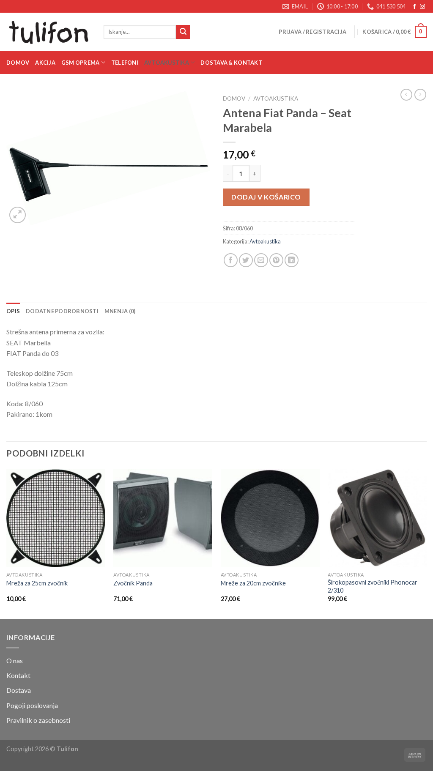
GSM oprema (80, 62)
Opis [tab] (13, 311)
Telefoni (124, 62)
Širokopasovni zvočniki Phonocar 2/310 (372, 586)
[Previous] (6, 543)
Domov (17, 62)
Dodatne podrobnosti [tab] (62, 311)
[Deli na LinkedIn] (292, 260)
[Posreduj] (183, 32)
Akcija (45, 62)
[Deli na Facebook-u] (231, 260)
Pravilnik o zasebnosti (38, 720)
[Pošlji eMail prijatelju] (261, 260)
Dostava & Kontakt (231, 62)
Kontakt (18, 675)
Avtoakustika (166, 62)
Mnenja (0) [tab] (120, 311)
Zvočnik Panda (133, 583)
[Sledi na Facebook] (414, 7)
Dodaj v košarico (266, 197)
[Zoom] (17, 215)
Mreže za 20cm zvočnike (253, 583)
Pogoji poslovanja (32, 705)
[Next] (426, 543)
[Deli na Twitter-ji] (246, 260)
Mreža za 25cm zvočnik (37, 583)
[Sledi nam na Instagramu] (422, 7)
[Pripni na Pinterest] (276, 260)
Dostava (18, 690)
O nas (14, 660)
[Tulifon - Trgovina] (48, 32)
